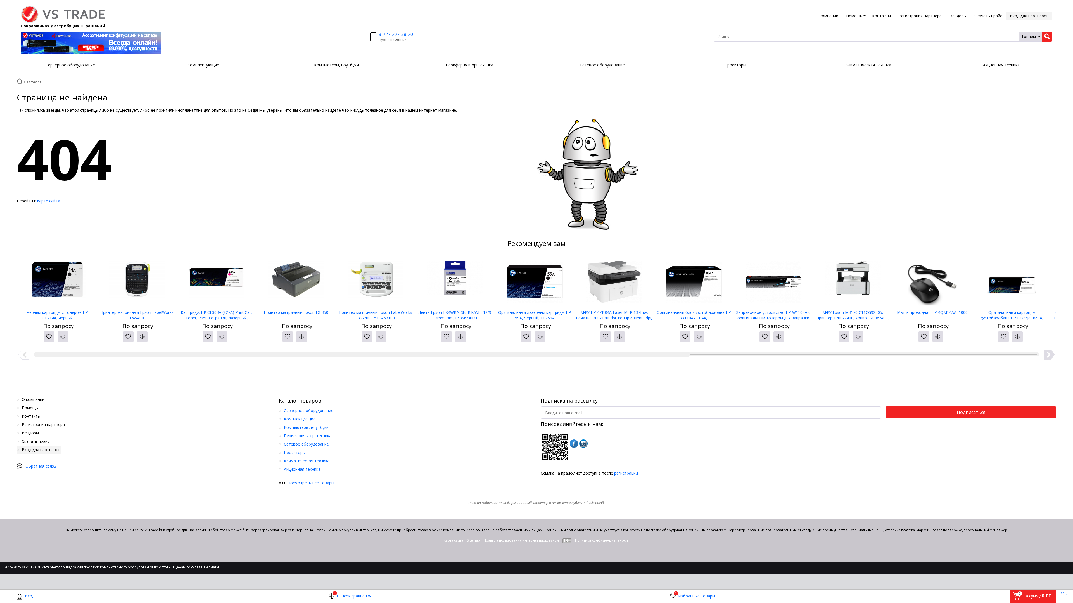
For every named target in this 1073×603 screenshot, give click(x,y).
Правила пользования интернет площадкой (521, 540)
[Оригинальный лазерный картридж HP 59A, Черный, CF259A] (534, 282)
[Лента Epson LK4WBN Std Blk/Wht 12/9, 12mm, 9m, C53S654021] (455, 282)
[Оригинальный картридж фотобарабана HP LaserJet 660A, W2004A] (1012, 282)
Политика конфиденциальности (602, 540)
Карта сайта (453, 540)
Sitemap (473, 540)
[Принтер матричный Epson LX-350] (296, 282)
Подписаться (971, 412)
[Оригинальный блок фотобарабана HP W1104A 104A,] (694, 282)
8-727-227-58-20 (396, 34)
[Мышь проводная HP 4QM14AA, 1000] (932, 282)
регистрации (626, 473)
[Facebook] (574, 443)
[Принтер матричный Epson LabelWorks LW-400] (137, 282)
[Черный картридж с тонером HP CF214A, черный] (57, 282)
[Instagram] (583, 443)
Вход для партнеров (1029, 15)
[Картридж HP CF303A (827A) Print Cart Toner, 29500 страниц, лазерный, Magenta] (216, 282)
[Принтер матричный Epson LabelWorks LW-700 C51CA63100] (375, 282)
